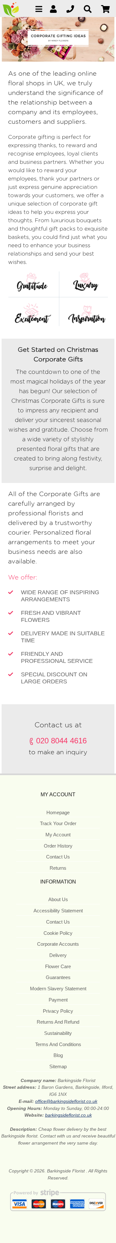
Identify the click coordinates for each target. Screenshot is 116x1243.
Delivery (58, 955)
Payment (58, 999)
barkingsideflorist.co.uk (68, 1115)
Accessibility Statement (58, 910)
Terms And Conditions (58, 1044)
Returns (58, 868)
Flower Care (58, 966)
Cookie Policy (58, 933)
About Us (58, 899)
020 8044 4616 (61, 740)
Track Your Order (58, 823)
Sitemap (58, 1066)
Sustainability (58, 1033)
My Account (58, 834)
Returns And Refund (58, 1022)
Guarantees (58, 977)
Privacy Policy (58, 1011)
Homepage (58, 812)
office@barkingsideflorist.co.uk (66, 1101)
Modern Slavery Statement (58, 988)
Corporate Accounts (58, 944)
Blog (58, 1055)
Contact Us (58, 856)
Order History (58, 846)
